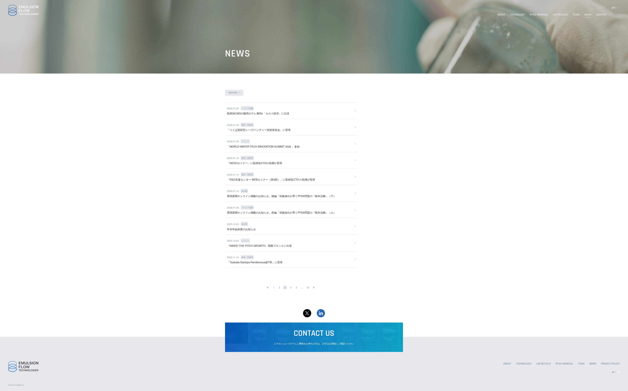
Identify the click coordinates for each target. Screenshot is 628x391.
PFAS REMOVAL (539, 15)
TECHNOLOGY (517, 15)
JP (612, 8)
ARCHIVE (232, 92)
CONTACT (601, 15)
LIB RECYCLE (560, 15)
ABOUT (501, 15)
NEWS (587, 15)
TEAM (576, 15)
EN (618, 8)
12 (308, 287)
